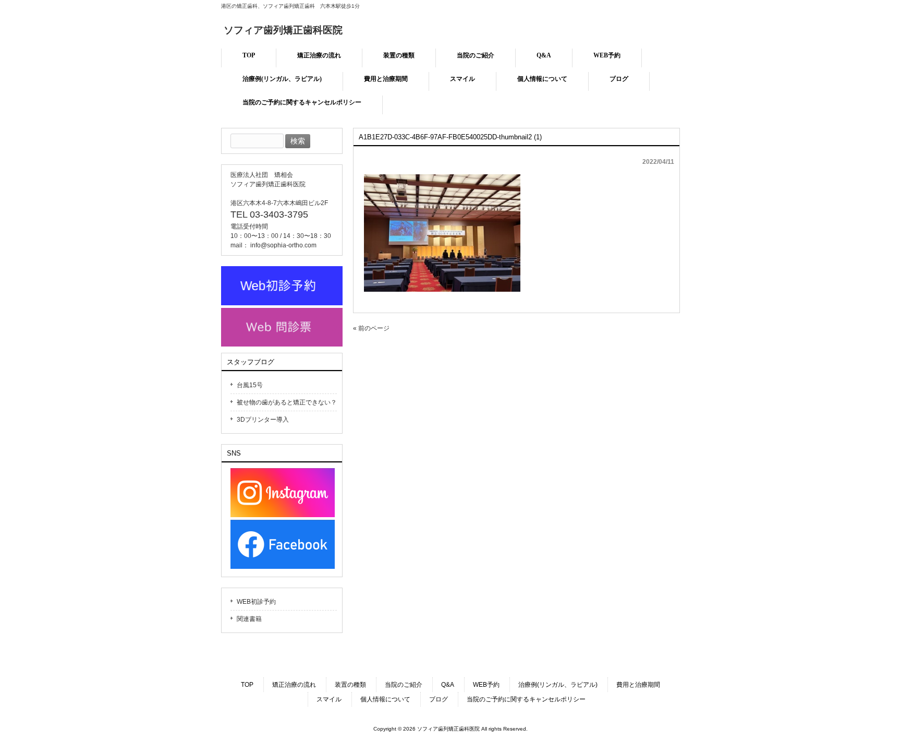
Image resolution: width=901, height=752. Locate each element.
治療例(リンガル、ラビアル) (558, 684)
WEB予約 (486, 684)
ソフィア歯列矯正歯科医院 (283, 30)
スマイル (329, 699)
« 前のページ (371, 328)
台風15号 (250, 385)
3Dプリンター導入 (263, 419)
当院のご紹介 (403, 684)
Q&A (447, 684)
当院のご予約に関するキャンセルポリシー (526, 699)
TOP (247, 684)
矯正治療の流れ (294, 684)
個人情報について (385, 699)
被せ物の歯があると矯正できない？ (287, 402)
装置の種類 (350, 684)
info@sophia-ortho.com (283, 245)
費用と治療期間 (638, 684)
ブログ (438, 699)
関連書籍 (249, 619)
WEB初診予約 (256, 601)
